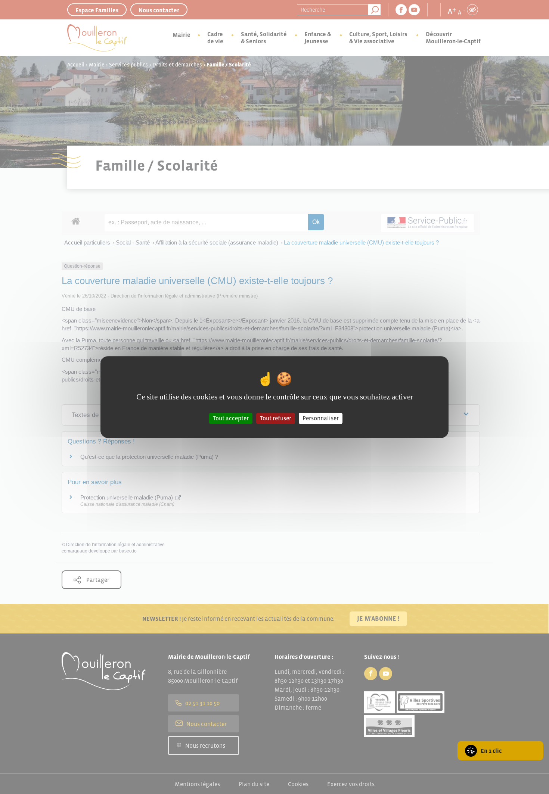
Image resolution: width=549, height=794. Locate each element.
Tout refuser (275, 418)
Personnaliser (321, 418)
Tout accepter (231, 418)
